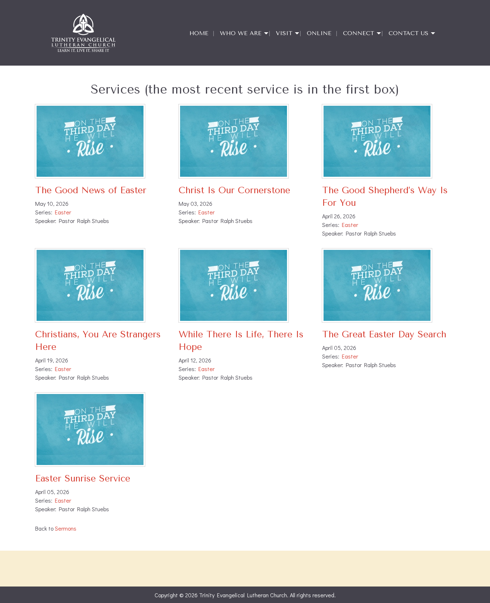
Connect (358, 33)
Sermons (65, 528)
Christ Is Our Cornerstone (234, 190)
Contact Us (408, 33)
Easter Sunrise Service (82, 478)
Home (198, 33)
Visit (284, 33)
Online (319, 33)
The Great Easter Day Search (384, 334)
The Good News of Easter (90, 190)
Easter (63, 212)
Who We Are (241, 33)
